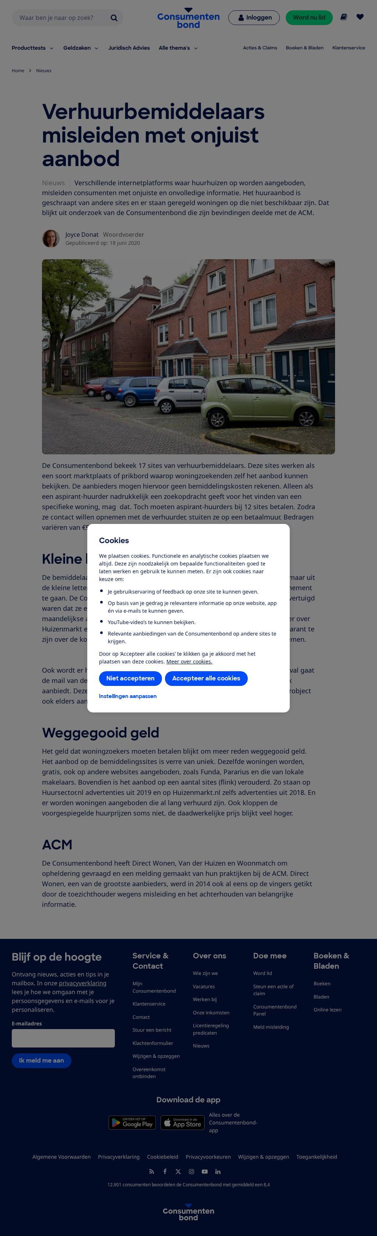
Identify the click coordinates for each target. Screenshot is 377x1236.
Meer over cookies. (189, 661)
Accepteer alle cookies (206, 678)
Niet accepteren (130, 678)
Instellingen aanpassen (128, 696)
